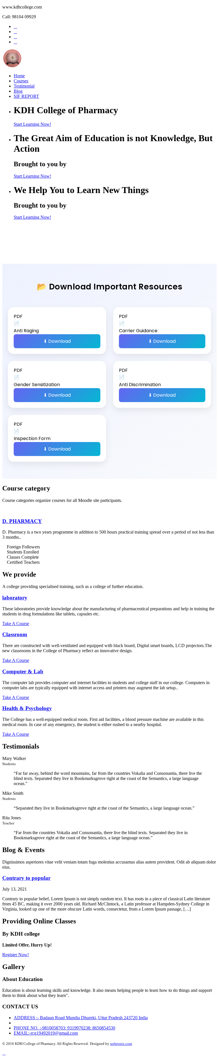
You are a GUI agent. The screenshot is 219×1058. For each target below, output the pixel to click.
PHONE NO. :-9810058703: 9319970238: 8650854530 (64, 1027)
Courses (21, 80)
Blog (18, 91)
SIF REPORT (26, 96)
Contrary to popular (26, 878)
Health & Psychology (27, 708)
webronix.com (121, 1043)
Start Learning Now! (32, 124)
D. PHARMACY (22, 521)
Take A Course (15, 623)
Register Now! (15, 954)
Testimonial (24, 86)
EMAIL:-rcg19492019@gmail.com (46, 1033)
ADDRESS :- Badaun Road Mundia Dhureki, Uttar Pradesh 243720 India (81, 1017)
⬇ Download (57, 341)
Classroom (14, 634)
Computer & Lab (22, 671)
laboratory (14, 598)
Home (19, 75)
